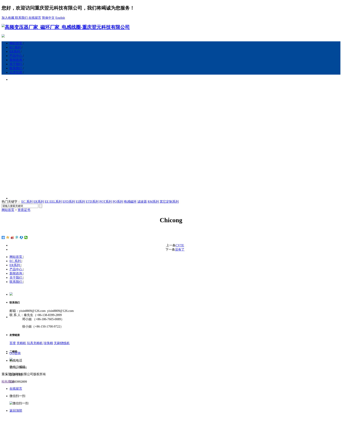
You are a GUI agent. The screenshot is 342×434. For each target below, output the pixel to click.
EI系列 (80, 201)
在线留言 (34, 17)
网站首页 (16, 43)
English (60, 17)
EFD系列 (69, 201)
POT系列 (105, 201)
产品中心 (16, 55)
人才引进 (16, 72)
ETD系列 (92, 201)
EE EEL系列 (53, 201)
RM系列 (153, 201)
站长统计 (8, 381)
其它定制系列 (169, 201)
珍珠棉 (48, 343)
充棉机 (21, 343)
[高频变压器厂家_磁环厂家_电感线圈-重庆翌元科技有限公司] (66, 27)
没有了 (179, 249)
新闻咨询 (16, 60)
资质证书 (24, 210)
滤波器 (142, 201)
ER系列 (15, 51)
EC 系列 (16, 47)
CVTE (180, 245)
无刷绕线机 (62, 343)
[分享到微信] (26, 237)
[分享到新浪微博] (12, 237)
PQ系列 (118, 201)
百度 (13, 343)
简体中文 (48, 17)
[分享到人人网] (21, 237)
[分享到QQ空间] (8, 237)
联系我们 (21, 17)
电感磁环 (130, 201)
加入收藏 (8, 17)
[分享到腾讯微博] (17, 237)
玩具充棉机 (35, 343)
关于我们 (16, 64)
